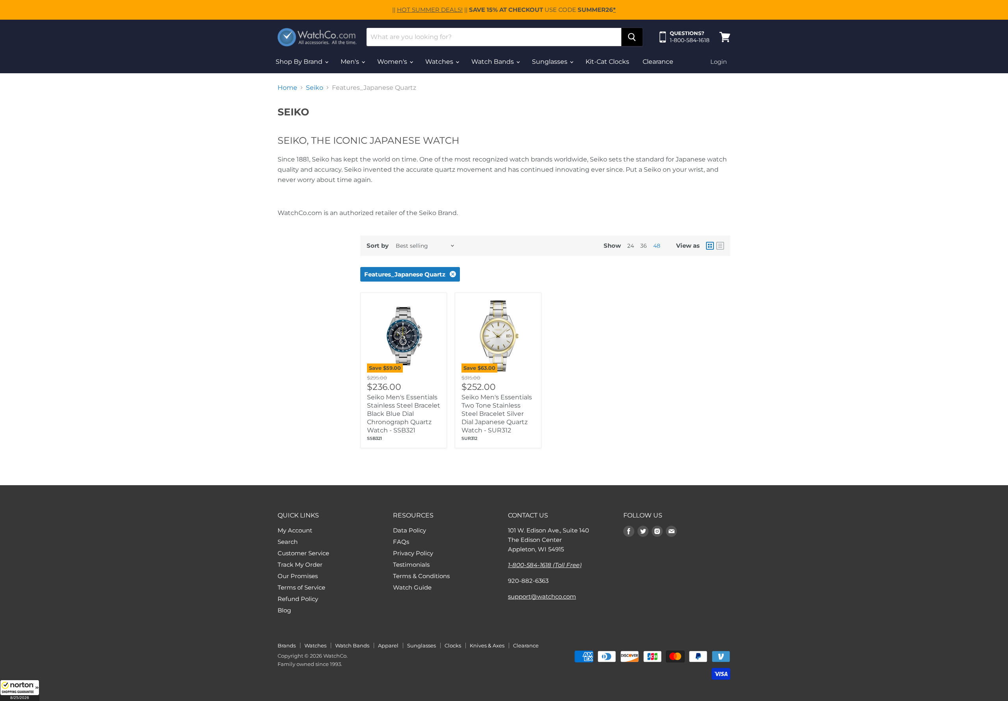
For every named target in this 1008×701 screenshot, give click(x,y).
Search (288, 541)
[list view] (720, 246)
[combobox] (494, 37)
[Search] (632, 37)
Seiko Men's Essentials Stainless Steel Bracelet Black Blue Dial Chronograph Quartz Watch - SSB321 (403, 413)
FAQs (401, 541)
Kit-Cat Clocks (607, 61)
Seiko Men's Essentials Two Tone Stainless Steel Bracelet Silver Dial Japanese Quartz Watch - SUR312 (496, 413)
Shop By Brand (300, 61)
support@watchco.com (542, 596)
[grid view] (710, 246)
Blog (284, 610)
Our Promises (298, 576)
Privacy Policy (413, 553)
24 (630, 245)
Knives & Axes (487, 645)
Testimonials (411, 564)
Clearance (658, 61)
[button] (19, 690)
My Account (295, 530)
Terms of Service (301, 587)
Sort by (378, 245)
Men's (351, 61)
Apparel (388, 645)
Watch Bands (493, 61)
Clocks (453, 645)
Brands (287, 645)
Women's (393, 61)
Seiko (314, 87)
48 (656, 245)
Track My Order (300, 564)
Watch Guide (412, 587)
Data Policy (409, 530)
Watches (440, 61)
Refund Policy (298, 599)
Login (718, 61)
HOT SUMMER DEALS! (430, 9)
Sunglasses (550, 61)
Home (287, 87)
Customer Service (303, 553)
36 (643, 245)
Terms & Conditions (421, 576)
